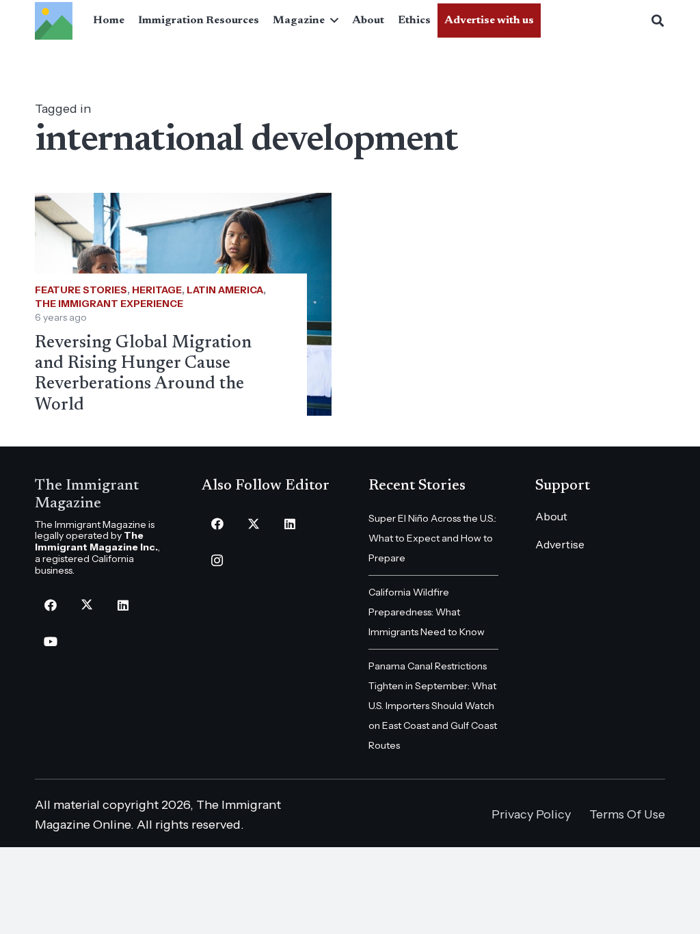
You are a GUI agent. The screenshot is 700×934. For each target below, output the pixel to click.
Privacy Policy (531, 814)
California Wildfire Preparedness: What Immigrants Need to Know (426, 612)
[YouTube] (50, 641)
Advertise (559, 544)
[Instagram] (217, 560)
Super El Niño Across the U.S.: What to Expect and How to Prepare (432, 538)
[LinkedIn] (122, 605)
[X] (86, 605)
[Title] (53, 21)
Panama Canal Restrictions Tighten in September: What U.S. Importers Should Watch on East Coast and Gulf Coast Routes (432, 705)
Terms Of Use (627, 814)
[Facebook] (50, 605)
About (551, 516)
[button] (331, 20)
